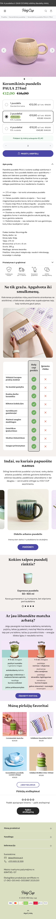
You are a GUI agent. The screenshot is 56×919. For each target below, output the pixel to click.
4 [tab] (29, 79)
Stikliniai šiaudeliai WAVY (41, 738)
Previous (3, 50)
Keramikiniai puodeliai (17, 17)
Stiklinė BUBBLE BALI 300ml (41, 773)
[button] (28, 104)
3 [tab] (28, 79)
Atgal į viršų (28, 913)
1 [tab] (24, 79)
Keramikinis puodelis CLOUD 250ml (15, 774)
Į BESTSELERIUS (28, 785)
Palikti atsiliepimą (28, 810)
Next (52, 50)
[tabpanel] (28, 49)
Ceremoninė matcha (14, 738)
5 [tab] (31, 79)
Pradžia (4, 17)
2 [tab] (26, 79)
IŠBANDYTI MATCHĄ (28, 696)
